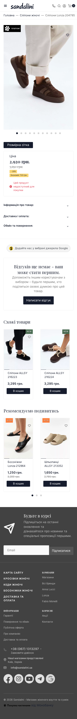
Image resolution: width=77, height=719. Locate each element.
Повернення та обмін (16, 621)
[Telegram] (39, 678)
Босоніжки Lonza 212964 (16, 464)
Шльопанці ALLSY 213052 (53, 464)
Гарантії (8, 615)
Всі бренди (48, 583)
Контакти (47, 621)
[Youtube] (29, 678)
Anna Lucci (48, 589)
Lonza (45, 595)
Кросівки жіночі (17, 578)
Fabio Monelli (49, 601)
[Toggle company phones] (53, 6)
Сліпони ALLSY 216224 (54, 375)
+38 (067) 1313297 (25, 649)
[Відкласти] (29, 337)
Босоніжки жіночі (18, 590)
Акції (45, 615)
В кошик (18, 391)
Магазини (48, 577)
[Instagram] (18, 678)
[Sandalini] (22, 6)
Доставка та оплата (15, 639)
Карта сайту (13, 572)
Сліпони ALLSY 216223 (17, 375)
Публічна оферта (14, 627)
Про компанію (12, 633)
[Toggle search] (59, 6)
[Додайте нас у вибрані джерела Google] (50, 678)
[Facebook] (8, 678)
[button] (17, 133)
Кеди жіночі (13, 584)
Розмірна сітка (18, 145)
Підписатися (61, 550)
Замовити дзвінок (22, 652)
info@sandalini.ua (21, 667)
